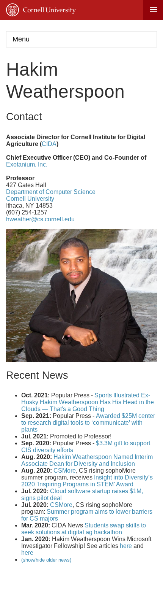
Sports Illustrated (116, 395)
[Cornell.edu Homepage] (41, 9)
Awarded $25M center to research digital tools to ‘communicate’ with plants (88, 423)
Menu (21, 39)
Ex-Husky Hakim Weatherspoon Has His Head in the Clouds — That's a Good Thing (87, 402)
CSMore (64, 470)
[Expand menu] (153, 10)
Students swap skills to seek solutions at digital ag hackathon (83, 528)
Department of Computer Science (51, 192)
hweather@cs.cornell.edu (40, 219)
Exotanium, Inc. (26, 164)
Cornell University (30, 198)
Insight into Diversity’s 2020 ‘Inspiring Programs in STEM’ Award (87, 480)
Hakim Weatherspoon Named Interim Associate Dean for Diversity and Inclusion (87, 460)
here (126, 546)
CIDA (49, 144)
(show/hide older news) (46, 560)
